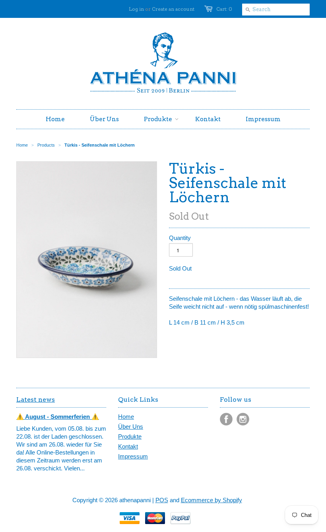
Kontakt (128, 446)
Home (126, 416)
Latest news (35, 399)
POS (161, 500)
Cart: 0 (224, 9)
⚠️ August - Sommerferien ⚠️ (57, 416)
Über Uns (130, 426)
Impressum (133, 456)
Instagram (243, 419)
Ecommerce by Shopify (211, 500)
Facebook (226, 419)
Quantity (180, 237)
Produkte (130, 436)
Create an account (173, 9)
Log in (136, 9)
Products (46, 145)
